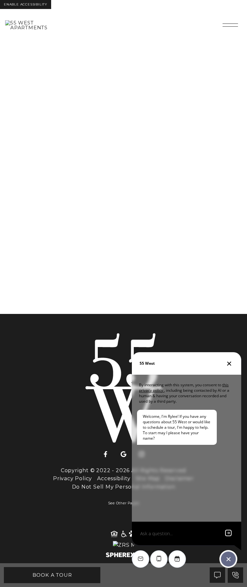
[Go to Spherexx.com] (123, 556)
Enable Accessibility (25, 4)
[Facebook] (105, 454)
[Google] (123, 454)
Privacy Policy (72, 478)
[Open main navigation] (230, 25)
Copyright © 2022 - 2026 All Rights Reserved (123, 470)
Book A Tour (52, 575)
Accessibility (113, 478)
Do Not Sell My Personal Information (123, 487)
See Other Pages (123, 503)
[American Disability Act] (123, 534)
